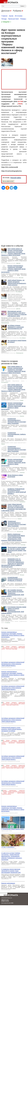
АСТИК (20, 101)
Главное (4, 16)
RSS (12, 903)
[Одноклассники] (7, 188)
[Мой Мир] (15, 188)
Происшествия (13, 19)
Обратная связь (5, 899)
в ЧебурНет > (6, 22)
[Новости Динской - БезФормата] (9, 2)
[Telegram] (11, 188)
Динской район (15, 177)
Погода (4, 19)
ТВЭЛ (20, 104)
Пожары (23, 19)
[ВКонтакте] (3, 188)
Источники (18, 16)
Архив (11, 16)
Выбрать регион (5, 901)
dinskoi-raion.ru (7, 67)
